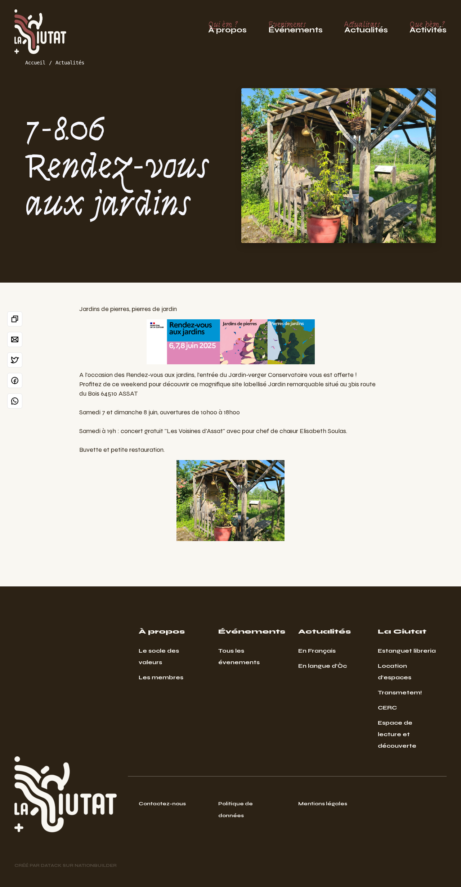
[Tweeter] (14, 360)
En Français (317, 650)
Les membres (161, 677)
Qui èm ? (227, 27)
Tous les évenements (239, 656)
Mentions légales (322, 804)
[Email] (14, 339)
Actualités (69, 63)
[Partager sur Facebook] (14, 380)
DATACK (51, 865)
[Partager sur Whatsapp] (14, 401)
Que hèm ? (428, 27)
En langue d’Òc (322, 665)
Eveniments (295, 27)
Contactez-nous (162, 804)
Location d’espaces (394, 671)
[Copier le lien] (14, 319)
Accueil (35, 63)
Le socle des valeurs (159, 656)
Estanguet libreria (407, 650)
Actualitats (366, 27)
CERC (387, 707)
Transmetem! (400, 692)
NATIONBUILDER (96, 865)
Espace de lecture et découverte (397, 734)
